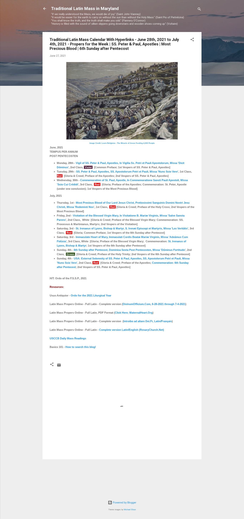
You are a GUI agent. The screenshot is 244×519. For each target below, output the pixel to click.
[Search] (199, 9)
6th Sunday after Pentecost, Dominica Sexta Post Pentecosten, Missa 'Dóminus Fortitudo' (130, 249)
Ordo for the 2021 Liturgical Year (91, 295)
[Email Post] (59, 366)
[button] (192, 40)
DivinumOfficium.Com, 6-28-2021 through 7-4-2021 (154, 304)
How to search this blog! (80, 346)
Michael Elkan (130, 509)
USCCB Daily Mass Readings (68, 338)
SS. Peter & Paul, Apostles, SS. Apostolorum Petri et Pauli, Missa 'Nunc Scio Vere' (127, 171)
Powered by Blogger (124, 502)
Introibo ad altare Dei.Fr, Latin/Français (147, 321)
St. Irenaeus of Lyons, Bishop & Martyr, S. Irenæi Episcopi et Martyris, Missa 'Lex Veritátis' (132, 228)
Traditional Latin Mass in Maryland (85, 8)
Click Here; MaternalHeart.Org (134, 312)
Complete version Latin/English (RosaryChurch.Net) (131, 329)
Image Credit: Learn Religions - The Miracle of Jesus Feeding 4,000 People (122, 143)
